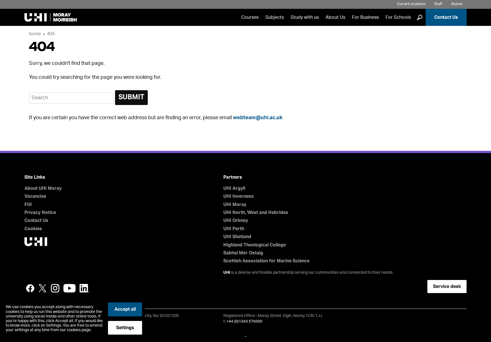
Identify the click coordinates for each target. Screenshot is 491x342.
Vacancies (35, 196)
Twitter (42, 288)
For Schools (398, 17)
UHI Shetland (237, 236)
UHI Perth (233, 228)
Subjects (274, 17)
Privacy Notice (40, 212)
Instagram (55, 288)
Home (35, 34)
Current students (411, 4)
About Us (335, 17)
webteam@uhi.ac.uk (257, 117)
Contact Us (446, 17)
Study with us (305, 17)
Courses (250, 17)
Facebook (30, 288)
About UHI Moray (43, 188)
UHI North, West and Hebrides (255, 212)
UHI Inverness (238, 196)
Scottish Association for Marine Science (266, 261)
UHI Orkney (235, 220)
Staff (438, 4)
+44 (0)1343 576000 (244, 322)
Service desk (447, 286)
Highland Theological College (254, 245)
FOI (28, 204)
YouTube (69, 288)
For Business (365, 17)
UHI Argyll (234, 188)
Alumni (456, 4)
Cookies (33, 228)
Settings (125, 327)
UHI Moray (234, 204)
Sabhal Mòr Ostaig (243, 253)
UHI (226, 273)
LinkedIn (85, 288)
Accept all (125, 309)
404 (51, 34)
